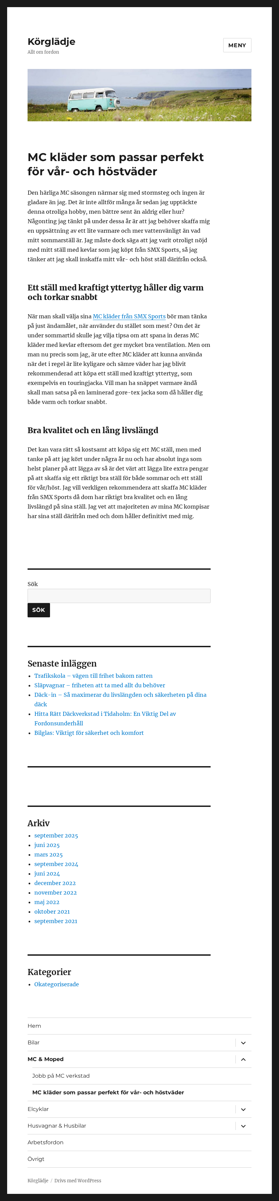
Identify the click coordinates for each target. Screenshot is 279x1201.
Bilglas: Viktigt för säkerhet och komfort (89, 732)
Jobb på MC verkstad (61, 1076)
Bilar (33, 1042)
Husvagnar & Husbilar (57, 1126)
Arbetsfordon (46, 1142)
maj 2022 (47, 902)
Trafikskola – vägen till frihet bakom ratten (93, 675)
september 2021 (55, 921)
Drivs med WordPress (77, 1181)
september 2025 (56, 835)
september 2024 (56, 864)
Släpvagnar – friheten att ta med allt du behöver (99, 685)
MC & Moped (46, 1059)
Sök (33, 584)
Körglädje (52, 41)
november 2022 (55, 892)
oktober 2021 (52, 911)
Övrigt (36, 1159)
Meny (237, 45)
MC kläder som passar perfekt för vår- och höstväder (108, 1092)
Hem (34, 1026)
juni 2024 (47, 873)
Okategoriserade (56, 984)
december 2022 (55, 883)
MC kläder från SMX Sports (129, 316)
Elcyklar (38, 1109)
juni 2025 (47, 845)
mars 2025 (48, 854)
